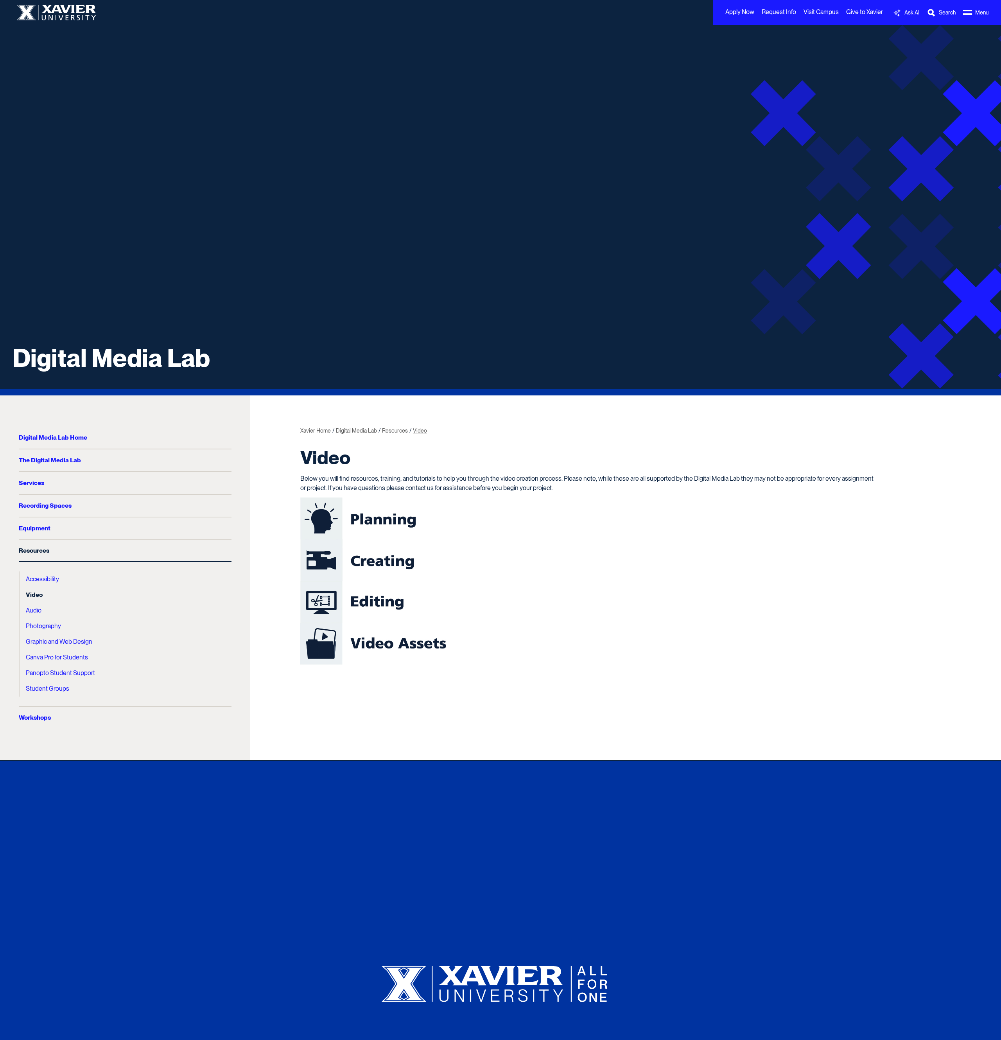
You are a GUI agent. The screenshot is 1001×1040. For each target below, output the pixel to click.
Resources (34, 550)
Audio (33, 610)
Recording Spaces (45, 505)
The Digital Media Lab (50, 460)
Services (31, 483)
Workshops (35, 717)
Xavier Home (315, 430)
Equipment (34, 528)
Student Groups (47, 688)
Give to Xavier (864, 12)
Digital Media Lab (111, 358)
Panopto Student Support (60, 673)
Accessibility (42, 579)
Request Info (779, 12)
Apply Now (739, 12)
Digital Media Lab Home (53, 437)
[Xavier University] (500, 980)
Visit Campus (821, 12)
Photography (43, 626)
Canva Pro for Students (57, 657)
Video (34, 594)
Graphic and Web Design (59, 641)
